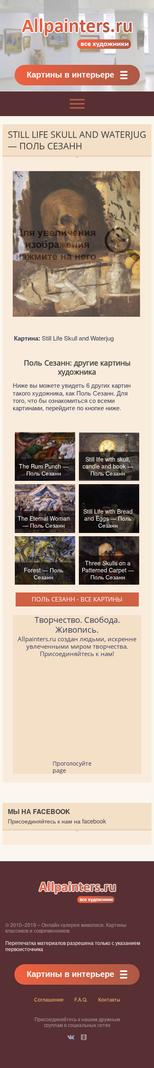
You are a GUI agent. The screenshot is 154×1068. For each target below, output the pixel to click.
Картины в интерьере (70, 74)
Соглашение (49, 999)
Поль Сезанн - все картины (77, 599)
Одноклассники (84, 1037)
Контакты (109, 999)
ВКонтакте (70, 1037)
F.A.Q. (80, 999)
